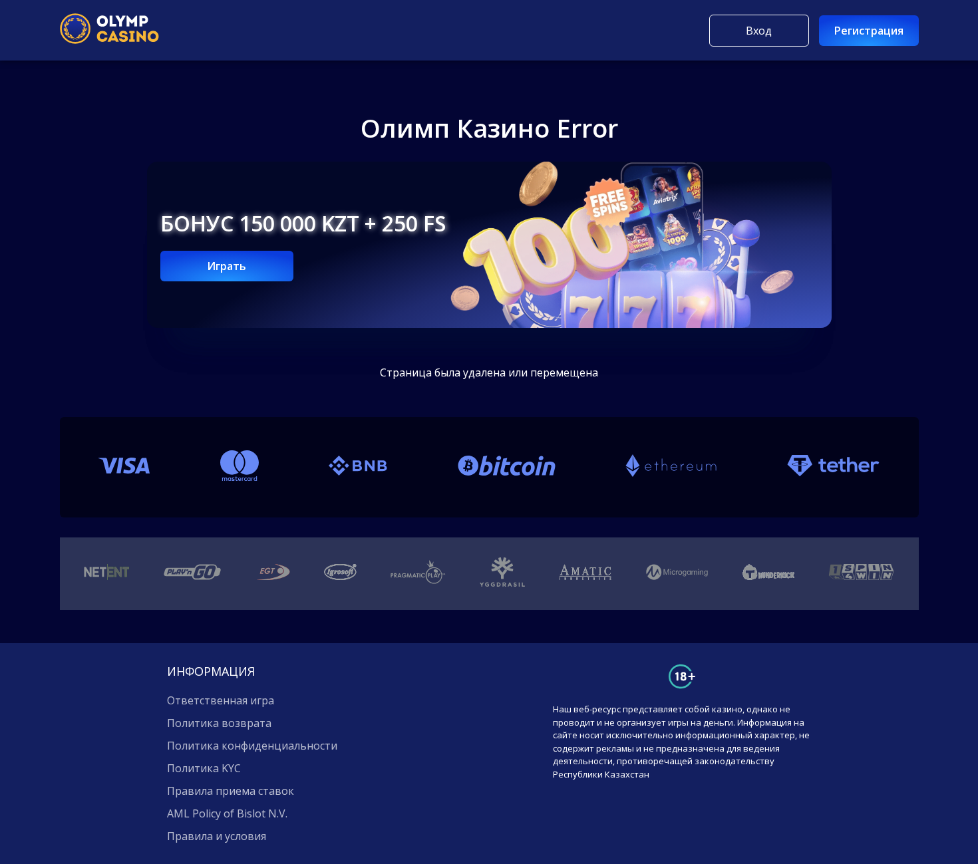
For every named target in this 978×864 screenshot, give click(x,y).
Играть (226, 266)
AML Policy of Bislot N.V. (227, 813)
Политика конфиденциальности (252, 745)
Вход (759, 30)
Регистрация (868, 30)
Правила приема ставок (230, 791)
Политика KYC (204, 768)
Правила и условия (216, 836)
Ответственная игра (220, 700)
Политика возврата (219, 723)
